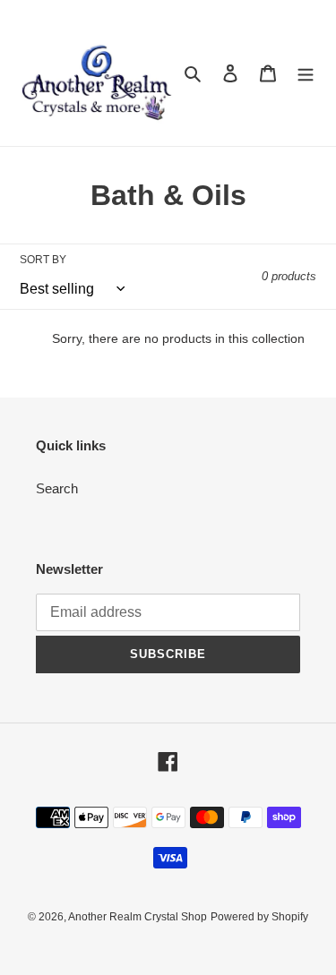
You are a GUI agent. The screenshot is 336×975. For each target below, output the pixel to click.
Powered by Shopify (259, 917)
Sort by (43, 259)
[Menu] (305, 73)
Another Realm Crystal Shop (137, 917)
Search (57, 488)
